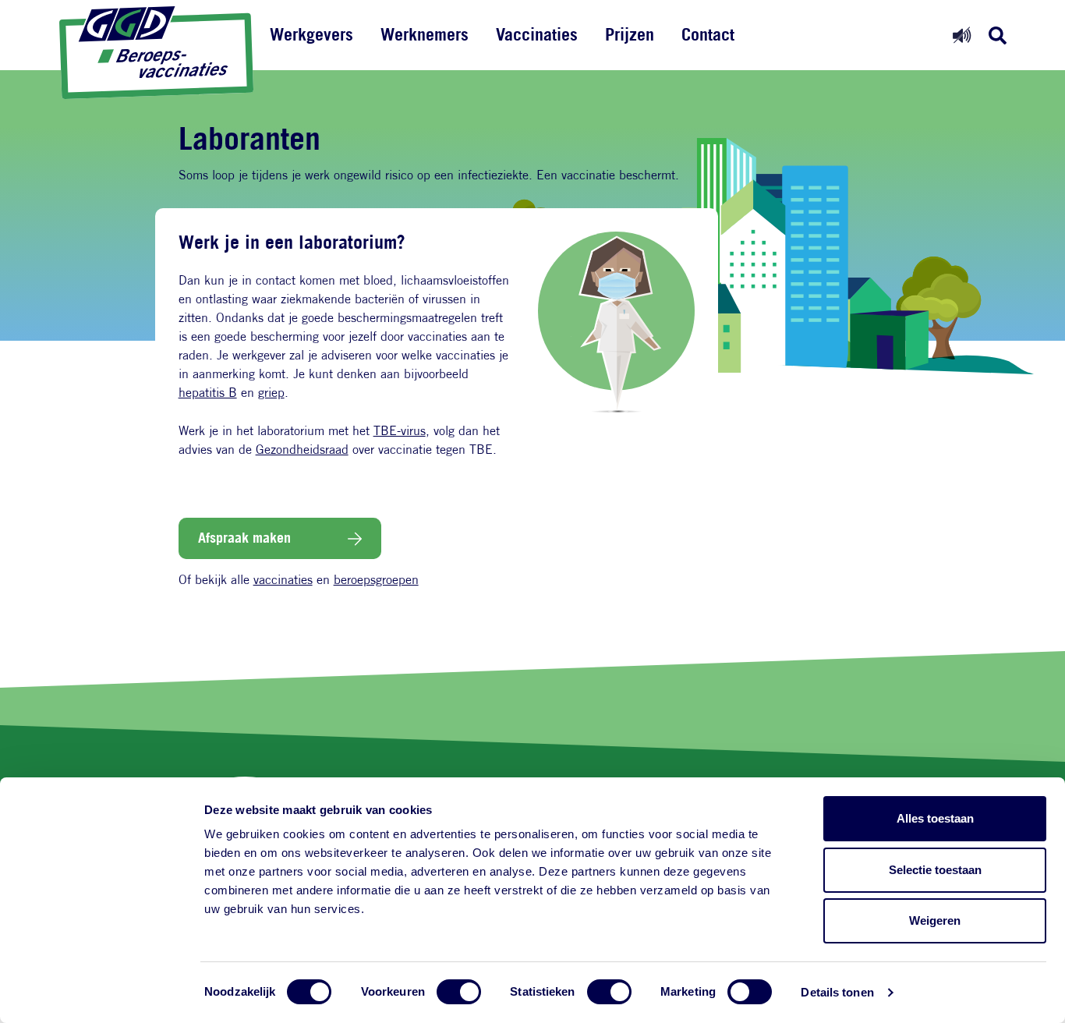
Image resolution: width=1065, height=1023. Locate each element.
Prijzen (629, 34)
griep (271, 392)
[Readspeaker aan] (961, 34)
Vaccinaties (537, 34)
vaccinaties (283, 579)
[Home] (156, 52)
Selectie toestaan (935, 869)
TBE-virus (399, 430)
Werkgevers (311, 34)
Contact (707, 34)
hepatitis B (208, 392)
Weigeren (935, 920)
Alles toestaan (935, 818)
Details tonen (837, 992)
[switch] (459, 991)
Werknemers (424, 34)
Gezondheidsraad (302, 449)
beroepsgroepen (376, 579)
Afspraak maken (244, 537)
